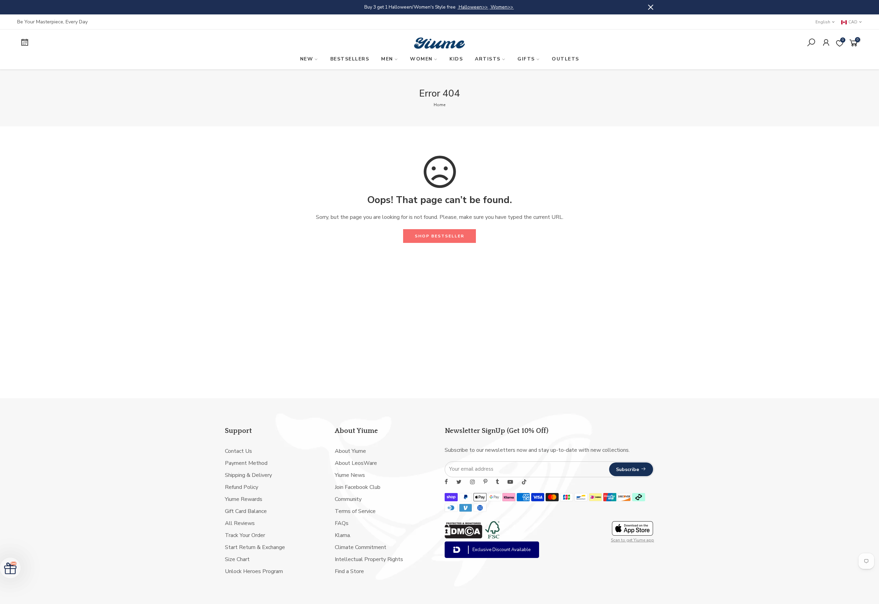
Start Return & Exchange (255, 547)
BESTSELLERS (349, 59)
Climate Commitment (360, 547)
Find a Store (349, 571)
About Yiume (350, 451)
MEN (387, 59)
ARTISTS (488, 59)
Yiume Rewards (243, 499)
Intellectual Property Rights (369, 559)
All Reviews (240, 523)
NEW (306, 59)
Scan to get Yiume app (632, 540)
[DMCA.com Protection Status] (463, 536)
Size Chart (237, 559)
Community (348, 499)
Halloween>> (473, 7)
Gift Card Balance (246, 511)
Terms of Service (355, 511)
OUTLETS (565, 59)
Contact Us (238, 451)
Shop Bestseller (439, 236)
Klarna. (343, 535)
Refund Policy (241, 487)
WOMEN (421, 59)
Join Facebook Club (357, 487)
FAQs (342, 523)
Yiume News (350, 475)
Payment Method (246, 463)
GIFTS (526, 59)
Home (439, 105)
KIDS (456, 59)
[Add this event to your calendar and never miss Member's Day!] (119, 43)
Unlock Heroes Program (254, 571)
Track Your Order (245, 535)
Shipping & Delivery (248, 475)
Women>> (502, 7)
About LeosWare (356, 463)
